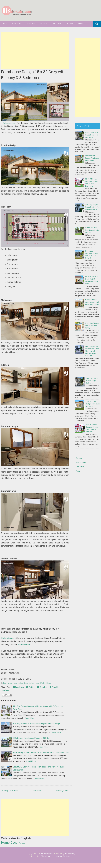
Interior (37, 683)
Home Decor (10, 842)
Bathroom (56, 24)
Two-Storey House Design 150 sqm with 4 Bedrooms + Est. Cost (41, 752)
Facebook (19, 687)
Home (5, 24)
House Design (29, 683)
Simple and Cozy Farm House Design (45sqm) (92, 230)
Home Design (18, 683)
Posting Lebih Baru (10, 790)
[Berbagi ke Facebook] (11, 695)
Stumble (55, 687)
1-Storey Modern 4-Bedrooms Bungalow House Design (36, 723)
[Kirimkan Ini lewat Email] (3, 695)
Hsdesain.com (7, 638)
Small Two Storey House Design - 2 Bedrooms (91, 135)
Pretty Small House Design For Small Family (92, 325)
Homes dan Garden (61, 856)
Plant (80, 24)
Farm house (7, 683)
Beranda (37, 790)
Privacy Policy (81, 462)
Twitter (31, 687)
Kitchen (44, 24)
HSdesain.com (8, 123)
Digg (7, 690)
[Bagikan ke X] (8, 695)
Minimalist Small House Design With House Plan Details (92, 302)
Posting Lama (62, 790)
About (78, 471)
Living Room (17, 24)
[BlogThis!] (6, 695)
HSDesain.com (47, 854)
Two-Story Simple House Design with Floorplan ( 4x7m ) (92, 207)
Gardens (69, 24)
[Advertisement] (35, 50)
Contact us (80, 467)
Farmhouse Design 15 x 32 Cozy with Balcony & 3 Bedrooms (33, 74)
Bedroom (31, 24)
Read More (29, 718)
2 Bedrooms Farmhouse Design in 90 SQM (31, 738)
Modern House (45, 683)
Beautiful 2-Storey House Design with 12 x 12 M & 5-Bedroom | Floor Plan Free (92, 351)
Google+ (43, 687)
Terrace (22, 843)
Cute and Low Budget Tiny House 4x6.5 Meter (92, 158)
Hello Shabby (69, 854)
